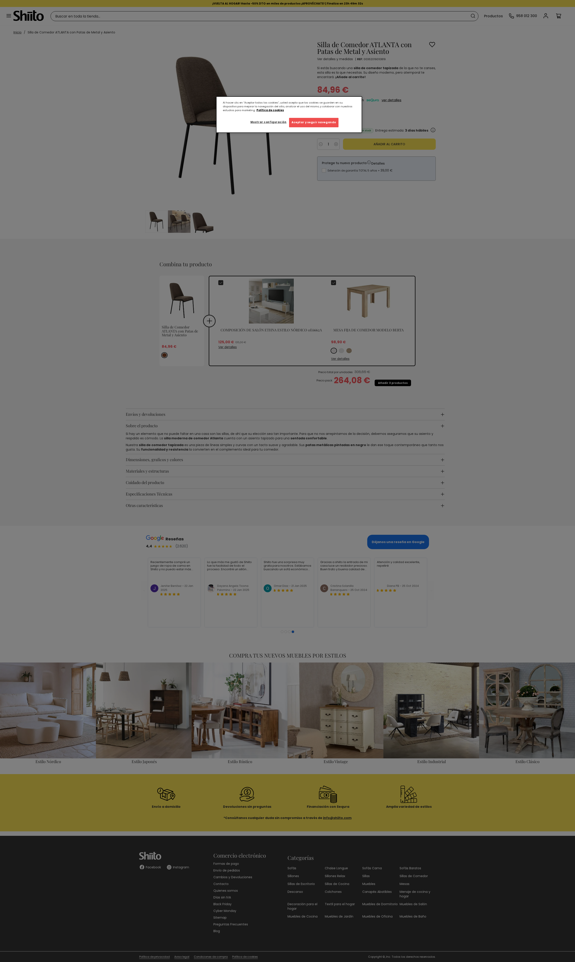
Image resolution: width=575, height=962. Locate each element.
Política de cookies (270, 110)
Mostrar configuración (268, 122)
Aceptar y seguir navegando (314, 122)
